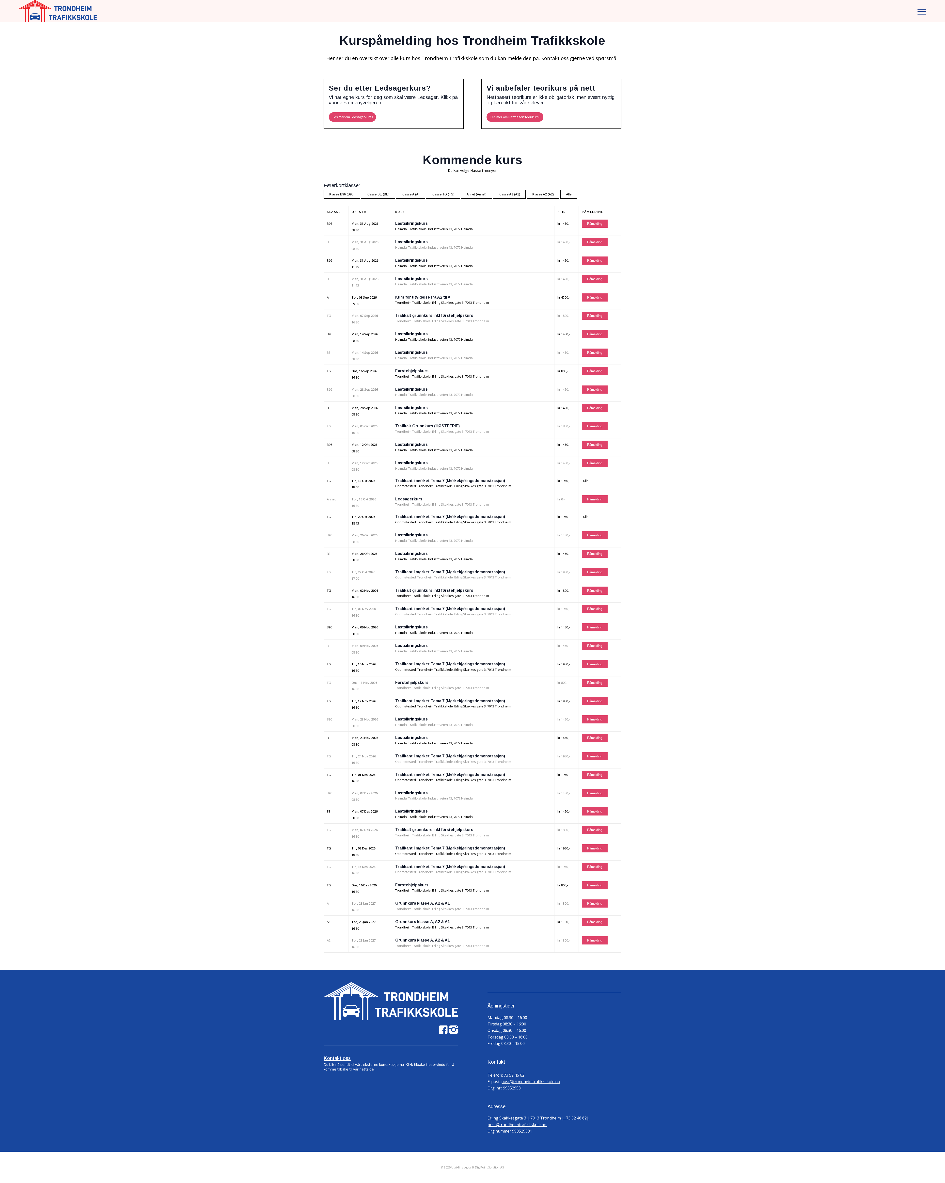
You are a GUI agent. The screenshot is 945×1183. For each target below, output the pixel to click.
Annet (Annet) (476, 194)
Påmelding (594, 223)
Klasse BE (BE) (378, 194)
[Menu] (920, 11)
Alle (568, 194)
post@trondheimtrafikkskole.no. (517, 1124)
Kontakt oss (337, 1058)
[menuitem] (920, 11)
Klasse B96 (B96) (341, 194)
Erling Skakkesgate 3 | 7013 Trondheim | (527, 1118)
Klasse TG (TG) (443, 194)
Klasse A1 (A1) (509, 194)
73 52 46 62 (515, 1075)
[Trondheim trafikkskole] (58, 11)
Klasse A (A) (410, 194)
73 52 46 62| (577, 1118)
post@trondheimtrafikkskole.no (530, 1081)
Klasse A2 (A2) (543, 194)
